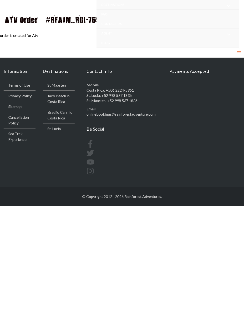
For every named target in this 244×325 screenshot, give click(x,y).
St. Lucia (54, 128)
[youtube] (90, 164)
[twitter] (90, 155)
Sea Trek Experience (17, 136)
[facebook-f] (90, 146)
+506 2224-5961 (120, 90)
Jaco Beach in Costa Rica (58, 99)
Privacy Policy (20, 96)
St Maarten (56, 85)
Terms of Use (19, 85)
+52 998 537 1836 (117, 95)
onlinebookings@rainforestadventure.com (121, 114)
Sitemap (15, 106)
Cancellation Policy (18, 120)
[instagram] (90, 173)
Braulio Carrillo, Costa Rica (60, 115)
